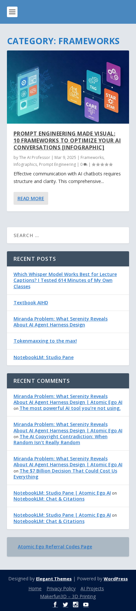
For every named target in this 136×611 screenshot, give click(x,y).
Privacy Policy (61, 588)
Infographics (25, 164)
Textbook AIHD (31, 302)
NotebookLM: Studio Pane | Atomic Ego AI (62, 493)
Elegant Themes (54, 579)
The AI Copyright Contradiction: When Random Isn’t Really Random (61, 439)
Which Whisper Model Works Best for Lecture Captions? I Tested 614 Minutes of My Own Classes (65, 280)
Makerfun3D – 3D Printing (68, 596)
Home (35, 588)
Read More (30, 198)
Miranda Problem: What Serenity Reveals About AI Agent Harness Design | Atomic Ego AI (68, 399)
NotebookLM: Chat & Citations (49, 499)
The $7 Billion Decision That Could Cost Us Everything (65, 474)
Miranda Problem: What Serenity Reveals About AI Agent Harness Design (61, 322)
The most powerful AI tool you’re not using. (70, 408)
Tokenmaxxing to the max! (45, 341)
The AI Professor (34, 157)
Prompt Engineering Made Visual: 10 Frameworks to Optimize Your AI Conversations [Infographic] (67, 140)
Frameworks (92, 157)
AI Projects (92, 588)
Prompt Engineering (57, 164)
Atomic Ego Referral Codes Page (55, 546)
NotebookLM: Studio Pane (44, 357)
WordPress (116, 579)
